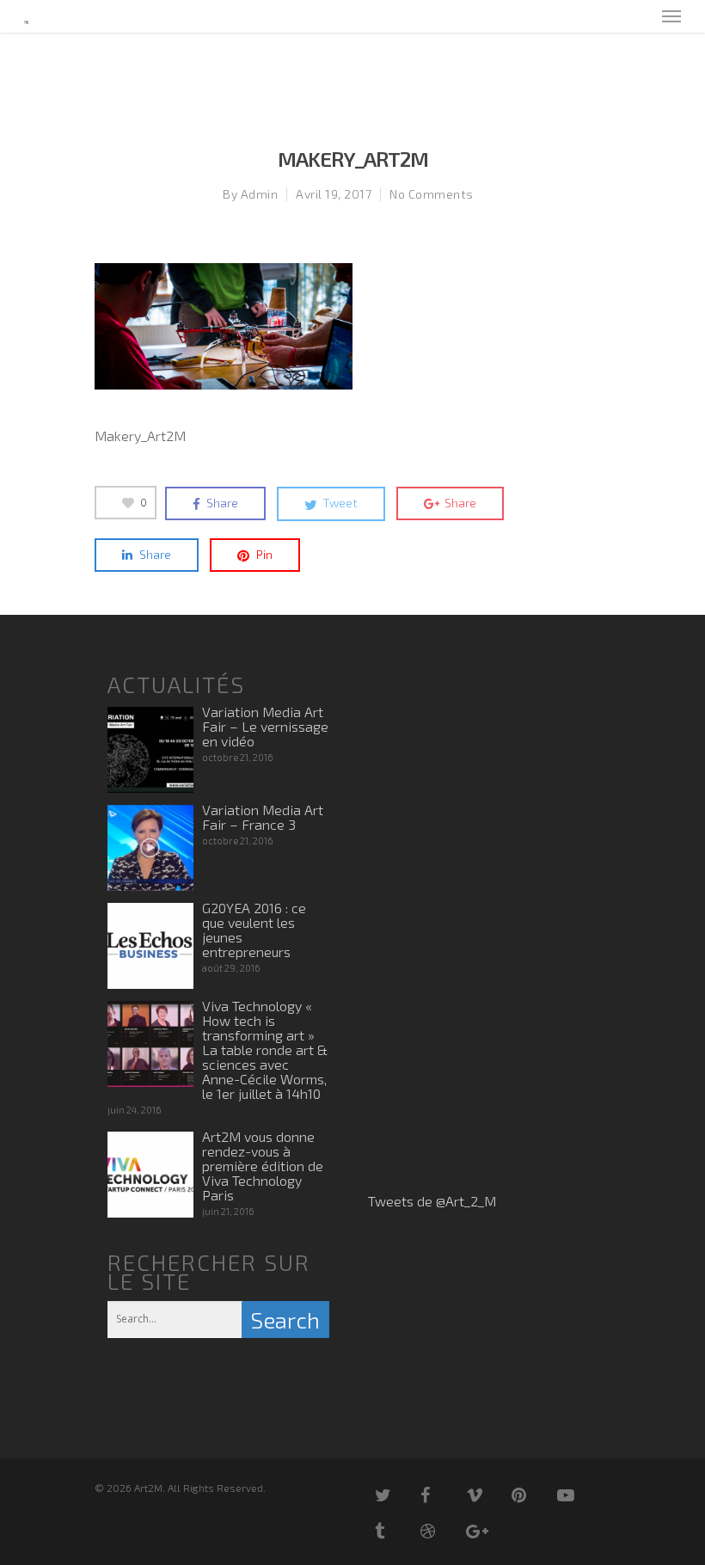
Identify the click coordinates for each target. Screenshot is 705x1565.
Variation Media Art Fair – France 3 (262, 817)
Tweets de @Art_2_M (432, 1201)
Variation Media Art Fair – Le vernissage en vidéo (265, 726)
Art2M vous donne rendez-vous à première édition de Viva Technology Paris (262, 1165)
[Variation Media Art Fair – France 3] (150, 848)
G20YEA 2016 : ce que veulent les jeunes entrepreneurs (254, 929)
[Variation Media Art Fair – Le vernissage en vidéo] (150, 750)
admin (260, 194)
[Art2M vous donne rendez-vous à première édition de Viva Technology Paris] (150, 1175)
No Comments (431, 194)
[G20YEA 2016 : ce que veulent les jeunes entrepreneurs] (150, 946)
